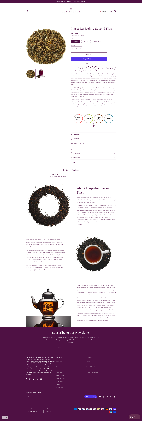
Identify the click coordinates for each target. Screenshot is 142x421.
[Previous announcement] (26, 1)
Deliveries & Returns (92, 364)
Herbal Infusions (60, 378)
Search (88, 361)
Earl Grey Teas (60, 366)
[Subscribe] (84, 347)
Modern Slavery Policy (92, 372)
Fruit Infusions (60, 375)
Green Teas (59, 369)
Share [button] (73, 162)
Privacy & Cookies (91, 369)
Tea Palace (32, 417)
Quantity (73, 45)
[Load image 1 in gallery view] (31, 74)
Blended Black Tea (61, 364)
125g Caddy (86, 41)
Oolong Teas (59, 384)
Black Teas (59, 361)
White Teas (59, 372)
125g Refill (75, 41)
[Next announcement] (115, 1)
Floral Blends (59, 381)
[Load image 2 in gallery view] (41, 74)
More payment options (89, 63)
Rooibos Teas (59, 387)
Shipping (73, 35)
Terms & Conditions (92, 366)
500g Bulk (96, 41)
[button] (27, 11)
